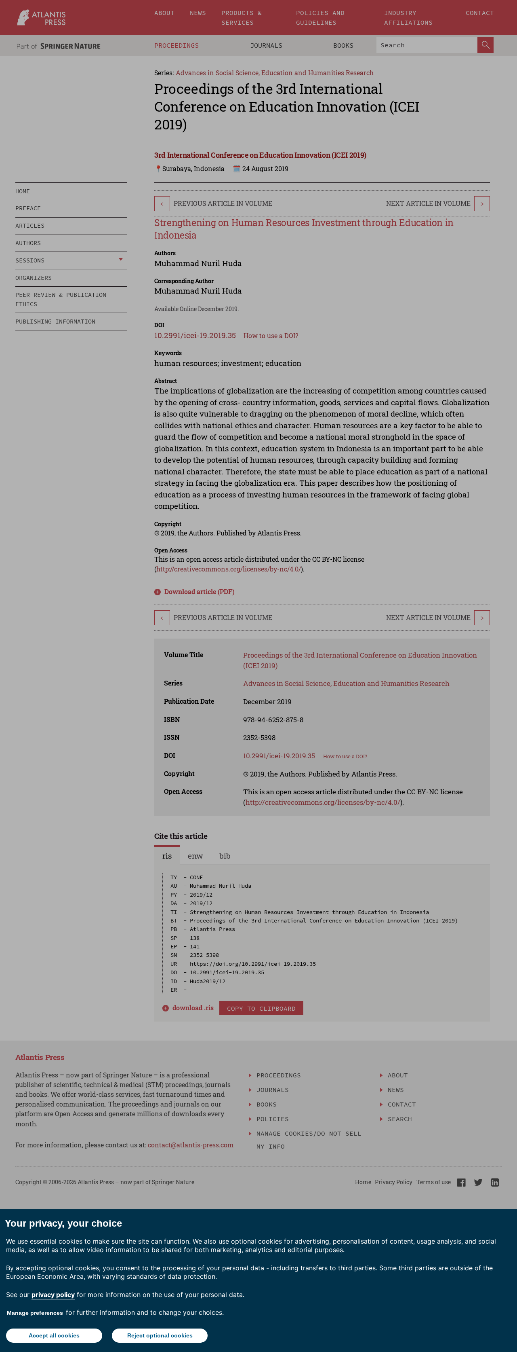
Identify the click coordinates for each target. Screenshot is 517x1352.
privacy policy (53, 1295)
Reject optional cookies (160, 1335)
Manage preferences (35, 1313)
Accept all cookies (54, 1335)
